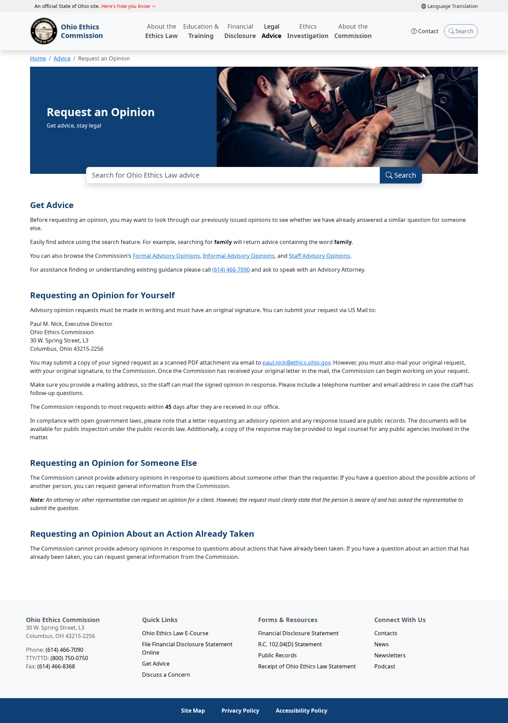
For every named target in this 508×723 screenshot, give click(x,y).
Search (463, 31)
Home (38, 58)
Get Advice (156, 663)
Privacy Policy (240, 710)
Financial (240, 31)
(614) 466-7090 (231, 269)
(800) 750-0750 (69, 658)
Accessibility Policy (301, 710)
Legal (272, 31)
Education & (201, 31)
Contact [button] (428, 31)
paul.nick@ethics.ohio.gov (296, 362)
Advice (62, 58)
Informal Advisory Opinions (239, 256)
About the (161, 31)
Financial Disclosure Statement (298, 633)
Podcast (384, 666)
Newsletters (390, 655)
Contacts (385, 633)
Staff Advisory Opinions (319, 256)
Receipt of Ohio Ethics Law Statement (307, 666)
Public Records (277, 655)
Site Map (193, 710)
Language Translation (452, 6)
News (381, 644)
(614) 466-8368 (56, 666)
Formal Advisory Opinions (166, 256)
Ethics (308, 31)
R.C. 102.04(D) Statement (290, 644)
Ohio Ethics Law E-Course (175, 633)
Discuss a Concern (166, 674)
